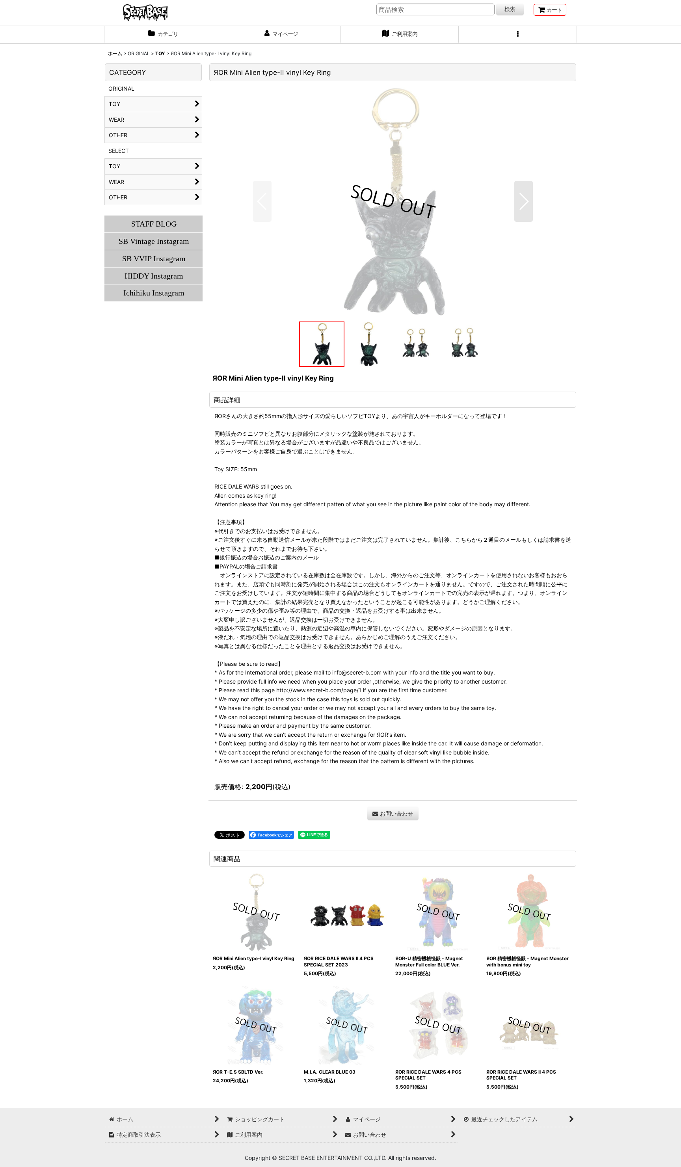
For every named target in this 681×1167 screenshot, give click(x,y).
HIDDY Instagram (154, 275)
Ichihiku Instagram (153, 292)
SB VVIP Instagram (154, 258)
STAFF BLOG (154, 223)
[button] (518, 34)
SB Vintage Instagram (154, 241)
